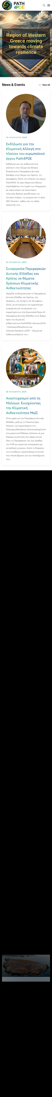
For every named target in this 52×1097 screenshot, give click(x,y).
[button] (44, 5)
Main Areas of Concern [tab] (26, 72)
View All (46, 85)
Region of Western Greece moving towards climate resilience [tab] (15, 72)
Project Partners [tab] (37, 72)
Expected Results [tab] (31, 72)
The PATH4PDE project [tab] (20, 72)
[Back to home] (13, 5)
